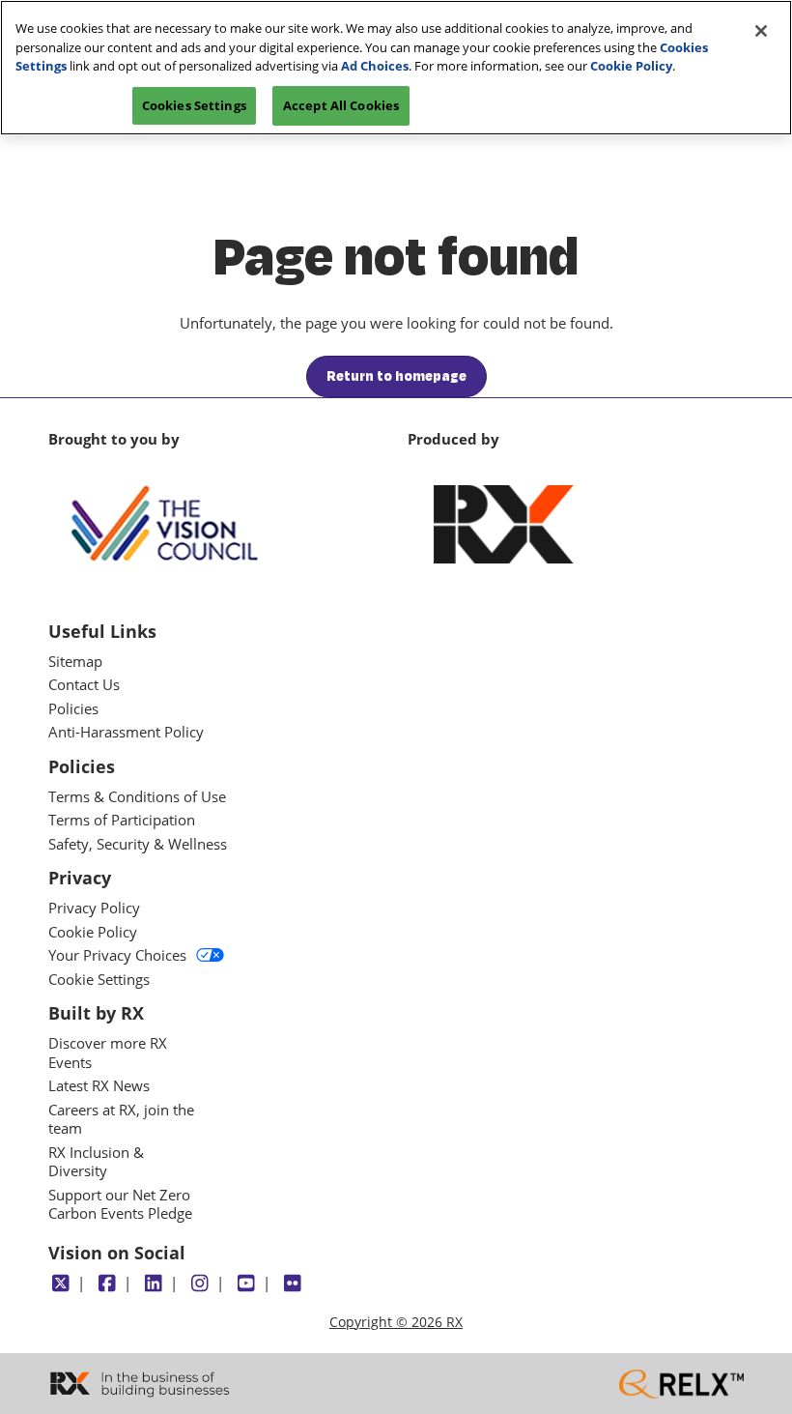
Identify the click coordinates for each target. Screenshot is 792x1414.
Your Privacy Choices (117, 955)
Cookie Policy (631, 65)
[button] (396, 377)
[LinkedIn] (153, 1283)
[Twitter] (60, 1283)
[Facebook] (107, 1283)
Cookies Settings (194, 105)
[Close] (761, 31)
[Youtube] (246, 1283)
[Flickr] (292, 1283)
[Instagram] (199, 1283)
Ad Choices (375, 65)
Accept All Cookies (341, 105)
